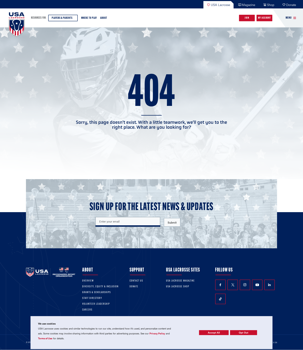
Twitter (232, 285)
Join (247, 18)
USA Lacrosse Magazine (180, 281)
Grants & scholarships (96, 292)
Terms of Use (45, 338)
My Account (264, 18)
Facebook (220, 285)
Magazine (248, 4)
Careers (87, 310)
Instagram (245, 285)
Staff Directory (92, 298)
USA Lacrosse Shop (177, 286)
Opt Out (243, 332)
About (103, 18)
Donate (291, 4)
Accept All (214, 332)
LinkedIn (269, 285)
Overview (88, 281)
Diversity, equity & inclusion (100, 286)
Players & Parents (62, 18)
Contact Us (136, 281)
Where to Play (89, 18)
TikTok (220, 299)
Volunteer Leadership (96, 304)
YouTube (257, 285)
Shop (270, 4)
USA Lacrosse (220, 4)
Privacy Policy (157, 333)
